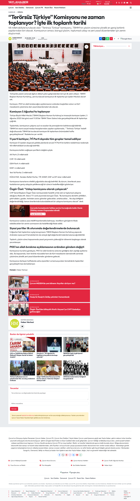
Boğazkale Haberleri (46, 491)
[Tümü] (129, 46)
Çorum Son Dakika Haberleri (81, 491)
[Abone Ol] (126, 38)
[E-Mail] (22, 326)
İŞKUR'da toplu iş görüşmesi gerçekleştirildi (72, 354)
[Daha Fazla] (111, 38)
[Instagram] (70, 454)
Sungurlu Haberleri (99, 495)
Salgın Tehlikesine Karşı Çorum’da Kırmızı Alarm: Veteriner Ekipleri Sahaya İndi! (48, 378)
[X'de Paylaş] (103, 38)
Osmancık (30, 7)
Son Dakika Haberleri (79, 465)
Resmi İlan (49, 7)
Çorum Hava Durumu (49, 461)
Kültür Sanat (64, 493)
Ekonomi (13, 493)
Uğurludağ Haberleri (17, 496)
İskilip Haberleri (35, 493)
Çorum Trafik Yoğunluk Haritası (114, 461)
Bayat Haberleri (30, 491)
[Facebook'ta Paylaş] (100, 38)
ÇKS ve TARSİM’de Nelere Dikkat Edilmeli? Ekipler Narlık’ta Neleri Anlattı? (21, 355)
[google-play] (74, 472)
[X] (63, 454)
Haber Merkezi (27, 322)
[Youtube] (77, 454)
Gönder (14, 409)
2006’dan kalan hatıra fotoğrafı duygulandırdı (74, 377)
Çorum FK (39, 7)
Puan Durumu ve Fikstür (18, 465)
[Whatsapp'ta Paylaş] (107, 38)
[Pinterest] (66, 454)
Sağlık (68, 495)
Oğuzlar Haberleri (109, 493)
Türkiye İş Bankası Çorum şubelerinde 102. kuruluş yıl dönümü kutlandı (22, 378)
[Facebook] (59, 454)
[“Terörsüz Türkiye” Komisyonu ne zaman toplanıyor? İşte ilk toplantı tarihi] (49, 67)
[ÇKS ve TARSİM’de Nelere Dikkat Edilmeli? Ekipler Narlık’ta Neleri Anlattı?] (22, 344)
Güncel (20, 12)
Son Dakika (19, 7)
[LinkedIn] (73, 454)
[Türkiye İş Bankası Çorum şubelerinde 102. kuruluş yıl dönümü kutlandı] (22, 368)
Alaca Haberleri (15, 491)
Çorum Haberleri (63, 491)
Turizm (112, 495)
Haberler (11, 12)
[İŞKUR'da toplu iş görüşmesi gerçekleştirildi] (75, 344)
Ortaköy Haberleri (16, 495)
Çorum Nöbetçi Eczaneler (19, 461)
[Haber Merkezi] (14, 323)
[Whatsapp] (80, 454)
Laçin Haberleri (77, 493)
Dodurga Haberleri (100, 491)
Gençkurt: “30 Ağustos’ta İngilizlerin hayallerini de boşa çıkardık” (47, 355)
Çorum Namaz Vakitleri (80, 461)
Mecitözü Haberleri (92, 493)
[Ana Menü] (131, 7)
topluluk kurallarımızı (28, 415)
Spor (87, 495)
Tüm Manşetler (46, 465)
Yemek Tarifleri (42, 496)
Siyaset (78, 495)
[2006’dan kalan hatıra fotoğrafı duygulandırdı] (75, 368)
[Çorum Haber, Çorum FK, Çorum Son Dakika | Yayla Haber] (18, 3)
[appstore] (64, 472)
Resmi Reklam (59, 7)
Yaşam (31, 496)
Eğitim (114, 491)
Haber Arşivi (108, 465)
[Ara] (131, 3)
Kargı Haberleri (50, 493)
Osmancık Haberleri (33, 495)
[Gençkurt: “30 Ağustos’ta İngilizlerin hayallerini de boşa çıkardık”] (49, 344)
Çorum (11, 7)
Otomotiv (47, 495)
